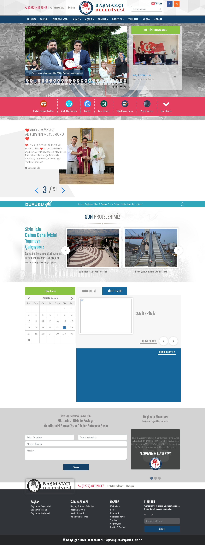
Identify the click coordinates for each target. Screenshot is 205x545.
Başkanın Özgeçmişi (41, 506)
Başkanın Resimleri (40, 513)
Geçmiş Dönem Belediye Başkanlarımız (82, 508)
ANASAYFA (31, 19)
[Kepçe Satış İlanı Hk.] (76, 54)
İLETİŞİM (158, 19)
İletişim (71, 7)
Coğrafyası (115, 523)
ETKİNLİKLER (133, 19)
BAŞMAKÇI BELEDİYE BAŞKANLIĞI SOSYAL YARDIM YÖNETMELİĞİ (110, 204)
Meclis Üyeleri (77, 513)
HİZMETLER (117, 19)
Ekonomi (114, 513)
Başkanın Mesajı (39, 509)
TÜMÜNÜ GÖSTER (148, 341)
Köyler (113, 509)
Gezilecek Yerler (117, 516)
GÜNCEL (76, 19)
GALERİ (146, 19)
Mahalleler (115, 506)
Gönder (76, 467)
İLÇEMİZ (88, 19)
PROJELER (102, 19)
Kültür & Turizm (118, 527)
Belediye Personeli (79, 516)
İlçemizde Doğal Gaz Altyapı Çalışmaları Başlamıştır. (44, 132)
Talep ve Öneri (59, 7)
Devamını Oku (33, 141)
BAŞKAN (43, 19)
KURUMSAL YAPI (60, 19)
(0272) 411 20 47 (37, 7)
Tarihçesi (114, 520)
